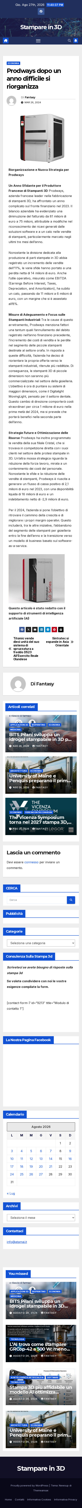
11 (21, 1159)
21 (50, 1166)
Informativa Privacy (65, 1499)
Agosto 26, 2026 (25, 1312)
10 (12, 1159)
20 (41, 1166)
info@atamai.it (17, 1242)
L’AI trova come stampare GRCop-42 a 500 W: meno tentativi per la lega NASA (38, 1349)
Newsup (64, 1485)
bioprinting (38, 725)
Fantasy (30, 97)
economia (13, 63)
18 (21, 1166)
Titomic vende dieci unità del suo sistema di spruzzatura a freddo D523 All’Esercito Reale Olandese (26, 649)
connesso (31, 862)
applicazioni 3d (19, 725)
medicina (15, 729)
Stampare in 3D (41, 27)
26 (31, 1174)
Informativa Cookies (39, 1499)
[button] (69, 40)
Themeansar (40, 1490)
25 (21, 1174)
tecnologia (17, 1339)
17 (12, 1166)
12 (31, 1159)
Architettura (18, 771)
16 (70, 1159)
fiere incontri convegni (38, 812)
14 (50, 1159)
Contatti (19, 1499)
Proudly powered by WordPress (30, 1485)
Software (52, 1377)
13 (41, 1159)
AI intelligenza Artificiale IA (27, 1377)
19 (31, 1166)
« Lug (11, 1193)
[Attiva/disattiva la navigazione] (38, 40)
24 (12, 1174)
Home (8, 1499)
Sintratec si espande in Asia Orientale (57, 642)
